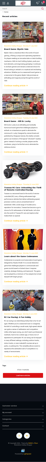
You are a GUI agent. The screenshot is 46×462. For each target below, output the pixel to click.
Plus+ (36, 443)
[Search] (42, 8)
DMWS (30, 443)
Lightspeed (27, 454)
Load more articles (23, 375)
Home (6, 12)
